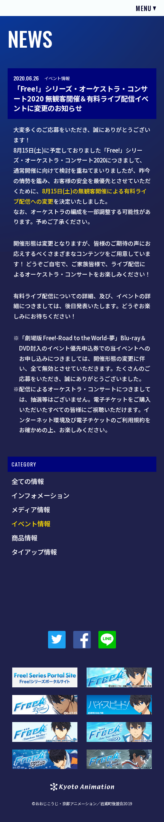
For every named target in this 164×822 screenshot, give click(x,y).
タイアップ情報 (34, 552)
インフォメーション (40, 495)
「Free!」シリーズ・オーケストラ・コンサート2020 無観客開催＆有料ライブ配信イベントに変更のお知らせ (80, 98)
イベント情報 (56, 78)
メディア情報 (30, 509)
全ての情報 (27, 481)
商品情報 (24, 537)
